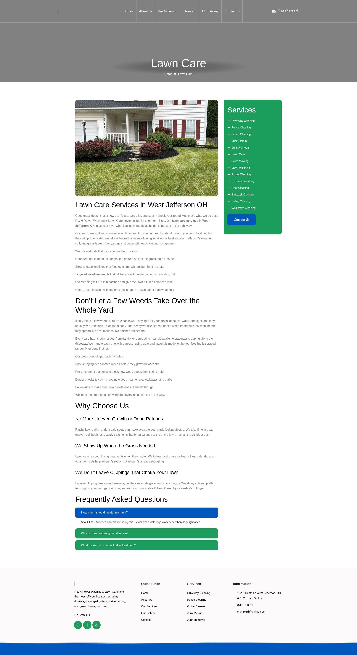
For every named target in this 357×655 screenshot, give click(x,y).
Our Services (167, 11)
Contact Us (232, 11)
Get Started (287, 11)
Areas (189, 11)
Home (129, 11)
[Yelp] (96, 625)
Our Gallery (210, 11)
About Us (145, 11)
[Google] (78, 625)
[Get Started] (274, 11)
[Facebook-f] (87, 625)
